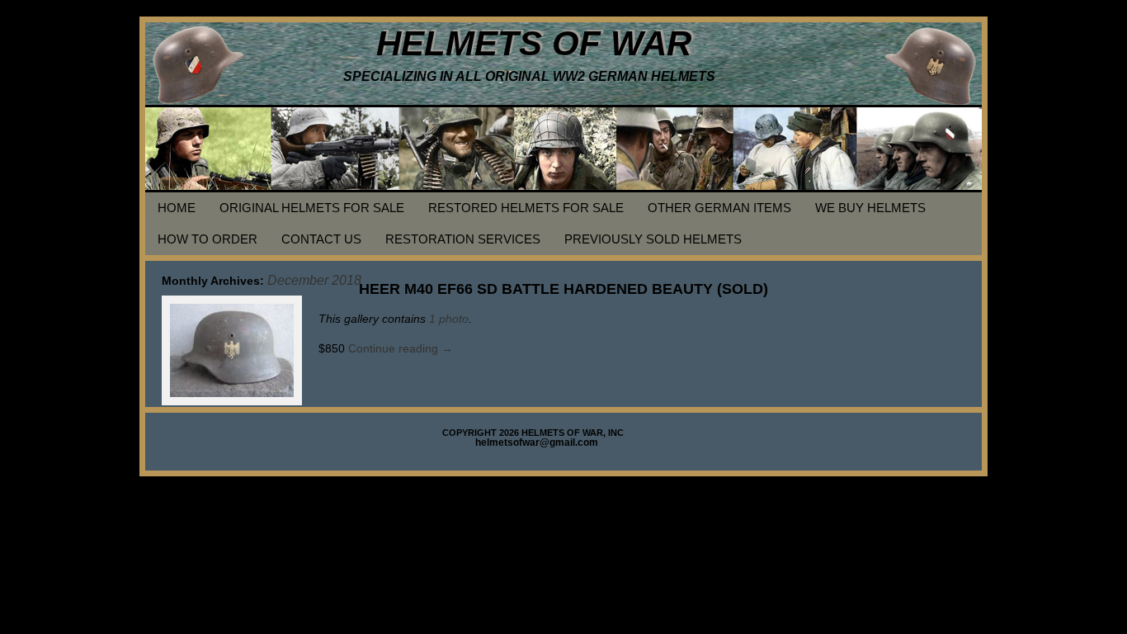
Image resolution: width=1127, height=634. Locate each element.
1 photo (449, 318)
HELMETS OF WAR (533, 43)
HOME (177, 208)
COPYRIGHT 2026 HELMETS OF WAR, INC (533, 433)
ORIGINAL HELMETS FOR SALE (311, 208)
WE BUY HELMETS (870, 208)
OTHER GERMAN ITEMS (719, 208)
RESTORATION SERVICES (462, 239)
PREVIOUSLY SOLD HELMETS (653, 239)
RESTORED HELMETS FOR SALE (526, 208)
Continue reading (400, 348)
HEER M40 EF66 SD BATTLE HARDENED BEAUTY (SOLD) (563, 289)
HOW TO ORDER (207, 239)
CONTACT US (321, 239)
